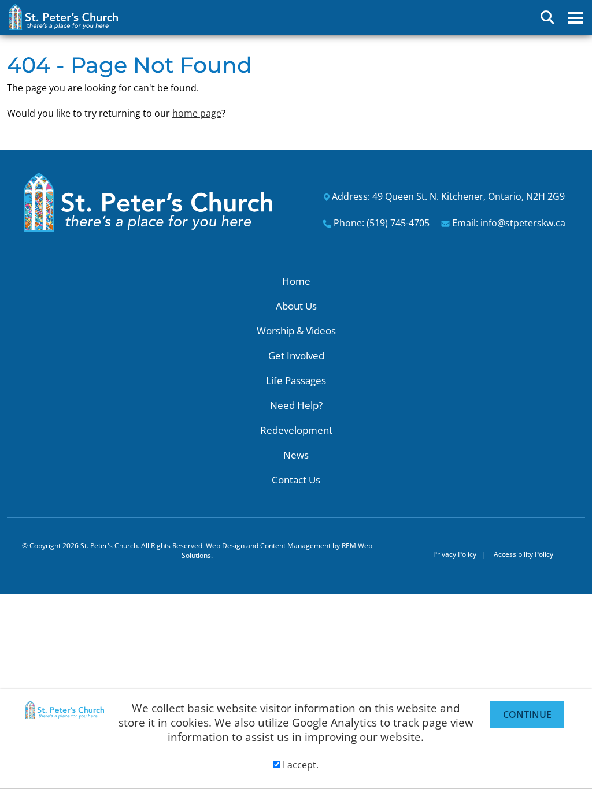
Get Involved (296, 355)
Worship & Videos (296, 330)
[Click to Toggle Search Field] (547, 17)
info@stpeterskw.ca (522, 223)
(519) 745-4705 (398, 223)
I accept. (299, 764)
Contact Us (296, 479)
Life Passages (296, 380)
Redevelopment (296, 430)
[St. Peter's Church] (148, 201)
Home (296, 281)
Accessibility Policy (523, 554)
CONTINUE (527, 714)
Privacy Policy (454, 554)
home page (196, 113)
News (296, 455)
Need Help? (296, 405)
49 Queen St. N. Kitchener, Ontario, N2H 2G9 (468, 196)
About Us (296, 305)
